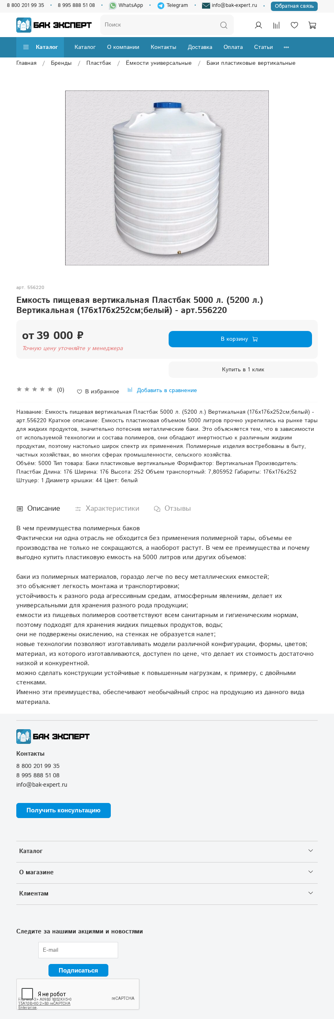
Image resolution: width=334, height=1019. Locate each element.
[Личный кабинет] (258, 25)
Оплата (233, 47)
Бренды (61, 63)
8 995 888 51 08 (76, 5)
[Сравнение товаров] (276, 25)
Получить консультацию (63, 810)
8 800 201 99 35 (25, 5)
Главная (26, 63)
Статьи (263, 47)
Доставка (200, 47)
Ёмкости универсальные (159, 63)
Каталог (47, 47)
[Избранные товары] (294, 25)
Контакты (163, 47)
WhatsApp (130, 5)
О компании (123, 47)
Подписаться (78, 970)
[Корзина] (312, 25)
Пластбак (98, 63)
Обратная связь (294, 6)
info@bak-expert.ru (233, 5)
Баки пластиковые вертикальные (251, 63)
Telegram (176, 5)
